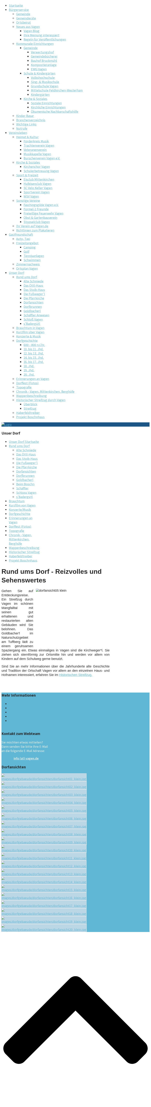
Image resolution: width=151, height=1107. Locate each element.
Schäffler (22, 488)
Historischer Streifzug (24, 552)
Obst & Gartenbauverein (40, 217)
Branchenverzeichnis (30, 120)
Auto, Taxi (23, 239)
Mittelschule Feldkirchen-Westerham (57, 90)
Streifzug (30, 408)
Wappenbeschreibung (31, 396)
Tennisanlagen (34, 256)
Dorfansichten (33, 302)
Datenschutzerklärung (24, 712)
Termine (14, 704)
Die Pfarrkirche (34, 298)
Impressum (16, 708)
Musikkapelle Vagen (37, 154)
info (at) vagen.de (26, 758)
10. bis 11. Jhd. (33, 349)
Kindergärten (40, 94)
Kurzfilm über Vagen (30, 332)
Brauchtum (16, 501)
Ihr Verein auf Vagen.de (32, 226)
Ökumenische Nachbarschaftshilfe (54, 111)
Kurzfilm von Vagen (22, 505)
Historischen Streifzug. (75, 675)
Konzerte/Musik (20, 509)
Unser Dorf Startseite (24, 442)
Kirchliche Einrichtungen (48, 107)
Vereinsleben (18, 133)
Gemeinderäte (26, 18)
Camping (30, 247)
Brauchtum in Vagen (30, 328)
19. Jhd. (29, 370)
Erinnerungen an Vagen (32, 379)
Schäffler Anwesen (36, 315)
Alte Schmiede (33, 281)
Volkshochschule (43, 77)
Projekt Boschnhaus (30, 417)
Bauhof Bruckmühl (44, 60)
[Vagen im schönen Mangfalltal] (6, 424)
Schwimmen (32, 260)
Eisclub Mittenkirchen (39, 179)
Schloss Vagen (26, 492)
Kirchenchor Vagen (37, 167)
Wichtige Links (26, 124)
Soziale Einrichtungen (46, 103)
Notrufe (21, 128)
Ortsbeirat (23, 22)
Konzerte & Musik (28, 336)
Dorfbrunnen (33, 307)
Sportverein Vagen (37, 192)
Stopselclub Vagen (37, 222)
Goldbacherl (32, 311)
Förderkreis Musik (36, 141)
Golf (26, 251)
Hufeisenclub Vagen (37, 183)
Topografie (23, 387)
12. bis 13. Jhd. (34, 353)
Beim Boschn (25, 484)
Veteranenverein (35, 150)
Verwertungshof (42, 52)
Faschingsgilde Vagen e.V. (41, 205)
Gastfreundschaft (21, 234)
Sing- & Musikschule (45, 82)
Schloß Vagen (33, 319)
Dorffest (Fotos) (27, 383)
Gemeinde (23, 14)
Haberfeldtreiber (28, 413)
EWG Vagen (39, 69)
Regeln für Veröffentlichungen (45, 39)
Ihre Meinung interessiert (41, 35)
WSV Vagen (31, 196)
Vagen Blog (31, 31)
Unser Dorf (16, 273)
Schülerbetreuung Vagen (41, 171)
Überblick (30, 404)
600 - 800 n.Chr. (34, 345)
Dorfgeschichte (19, 514)
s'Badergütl (32, 323)
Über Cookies (18, 716)
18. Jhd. (29, 366)
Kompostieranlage (44, 65)
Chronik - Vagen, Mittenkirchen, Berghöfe (45, 391)
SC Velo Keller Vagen (38, 188)
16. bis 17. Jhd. (34, 362)
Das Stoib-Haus (34, 290)
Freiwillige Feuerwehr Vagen (43, 213)
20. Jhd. (29, 374)
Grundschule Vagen (44, 86)
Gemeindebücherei (44, 56)
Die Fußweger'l (34, 294)
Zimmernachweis (28, 264)
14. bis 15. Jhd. (34, 357)
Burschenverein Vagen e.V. (42, 158)
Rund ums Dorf (19, 446)
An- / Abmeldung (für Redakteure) (23, 723)
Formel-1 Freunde (36, 209)
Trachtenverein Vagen (39, 145)
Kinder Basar (25, 116)
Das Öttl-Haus (33, 285)
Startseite (16, 5)
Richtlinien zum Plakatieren (35, 230)
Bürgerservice (19, 10)
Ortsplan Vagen (27, 268)
